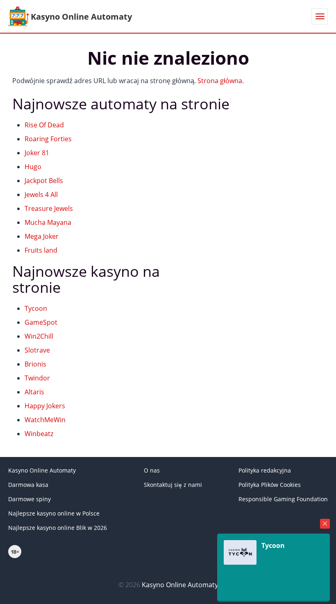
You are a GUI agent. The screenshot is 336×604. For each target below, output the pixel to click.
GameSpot (41, 322)
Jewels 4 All (41, 194)
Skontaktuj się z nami (173, 485)
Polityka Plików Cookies (269, 485)
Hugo (33, 166)
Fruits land (41, 250)
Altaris (34, 391)
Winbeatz (39, 433)
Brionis (35, 364)
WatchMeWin (45, 419)
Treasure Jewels (49, 208)
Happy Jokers (45, 405)
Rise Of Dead (44, 124)
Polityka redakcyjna (264, 470)
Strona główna (220, 80)
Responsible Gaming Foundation (283, 499)
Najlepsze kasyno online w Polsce (54, 513)
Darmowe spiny (29, 499)
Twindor (37, 377)
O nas (152, 470)
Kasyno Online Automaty (42, 470)
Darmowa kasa (28, 485)
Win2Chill (39, 336)
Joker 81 (37, 152)
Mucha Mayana (48, 222)
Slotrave (37, 350)
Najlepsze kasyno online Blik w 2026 (57, 528)
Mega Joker (42, 236)
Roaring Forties (48, 138)
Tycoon (36, 308)
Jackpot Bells (44, 180)
